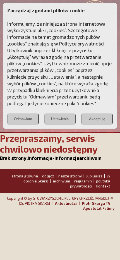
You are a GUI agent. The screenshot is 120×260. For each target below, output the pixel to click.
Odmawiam (23, 119)
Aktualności (66, 203)
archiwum (61, 181)
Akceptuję (97, 119)
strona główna (24, 176)
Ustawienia (60, 119)
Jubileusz (94, 176)
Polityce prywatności (81, 43)
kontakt (103, 186)
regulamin (83, 181)
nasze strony (70, 176)
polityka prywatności (90, 183)
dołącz (48, 176)
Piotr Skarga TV (96, 203)
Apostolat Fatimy (98, 208)
